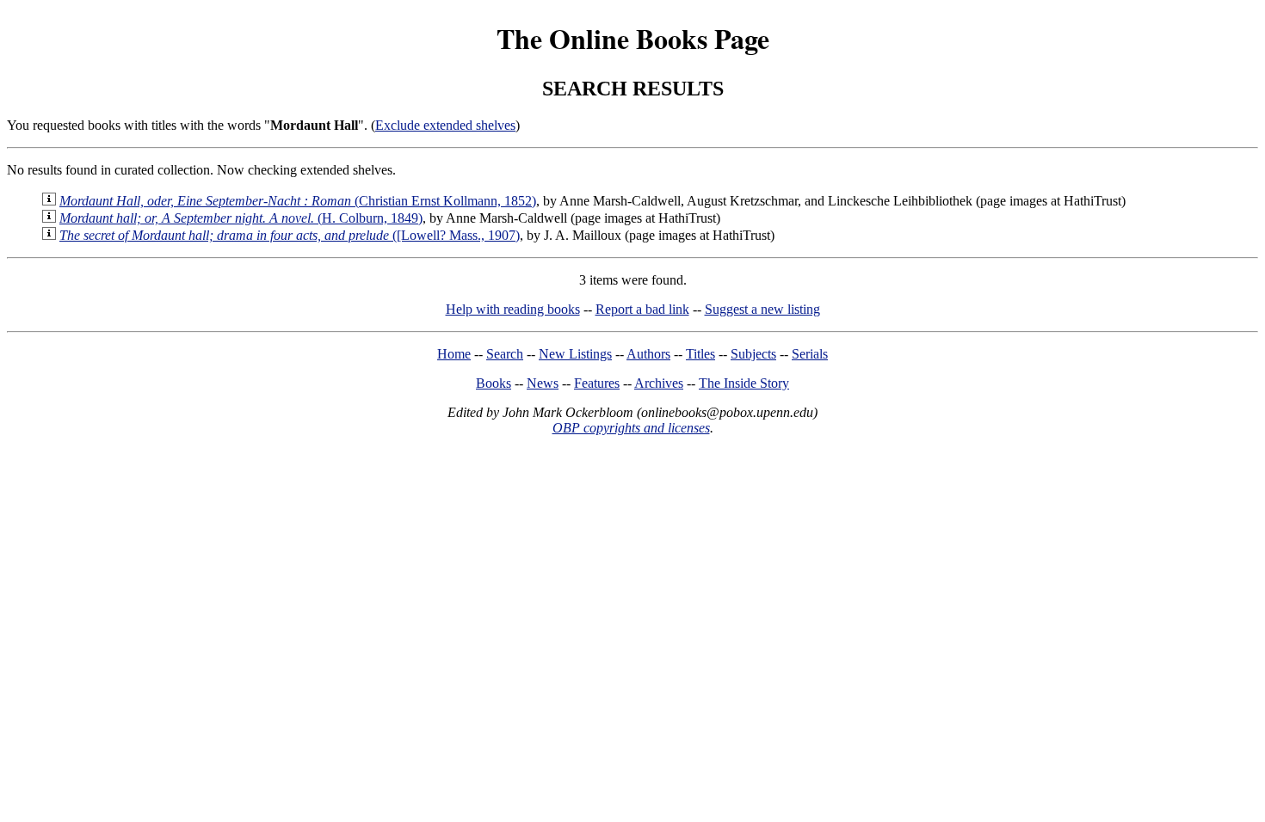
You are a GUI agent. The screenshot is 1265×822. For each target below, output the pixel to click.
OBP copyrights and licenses (631, 427)
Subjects (753, 354)
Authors (648, 354)
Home (454, 354)
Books (493, 383)
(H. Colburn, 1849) (241, 218)
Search (504, 354)
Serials (810, 354)
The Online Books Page (633, 38)
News (542, 383)
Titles (700, 354)
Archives (658, 383)
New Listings (575, 354)
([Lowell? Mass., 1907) (289, 235)
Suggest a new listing (762, 309)
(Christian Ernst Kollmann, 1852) (297, 200)
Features (597, 383)
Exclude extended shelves (445, 125)
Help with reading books (513, 309)
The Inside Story (744, 383)
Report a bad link (642, 309)
